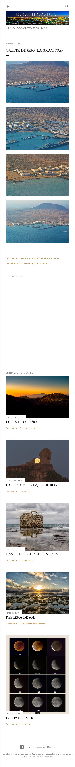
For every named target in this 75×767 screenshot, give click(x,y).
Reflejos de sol (20, 617)
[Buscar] (67, 5)
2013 (19, 263)
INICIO (10, 28)
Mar (37, 263)
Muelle (43, 263)
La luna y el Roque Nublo (31, 485)
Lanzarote (28, 263)
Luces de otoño (21, 421)
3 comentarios (27, 428)
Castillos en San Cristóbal (33, 554)
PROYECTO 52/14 (28, 28)
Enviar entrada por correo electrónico (39, 258)
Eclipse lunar (20, 717)
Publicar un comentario (32, 623)
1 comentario (26, 491)
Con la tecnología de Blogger (40, 747)
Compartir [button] (11, 258)
